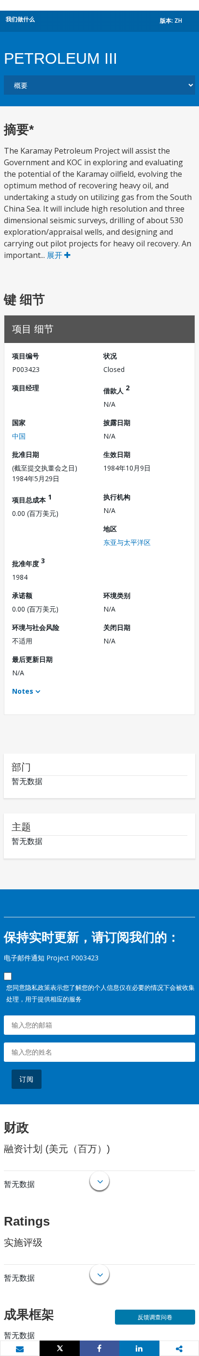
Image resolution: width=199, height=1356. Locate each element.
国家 (19, 422)
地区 (110, 528)
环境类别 (116, 595)
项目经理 (25, 387)
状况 (110, 355)
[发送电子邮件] (19, 1349)
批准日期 (25, 454)
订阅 (26, 1079)
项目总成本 (32, 498)
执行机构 (116, 496)
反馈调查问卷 (155, 1317)
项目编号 (25, 355)
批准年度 (28, 562)
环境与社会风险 (35, 627)
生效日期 (116, 454)
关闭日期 (116, 627)
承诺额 (22, 595)
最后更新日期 (32, 659)
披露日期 (116, 422)
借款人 (116, 389)
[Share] (99, 1348)
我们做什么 (20, 19)
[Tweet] (59, 1348)
